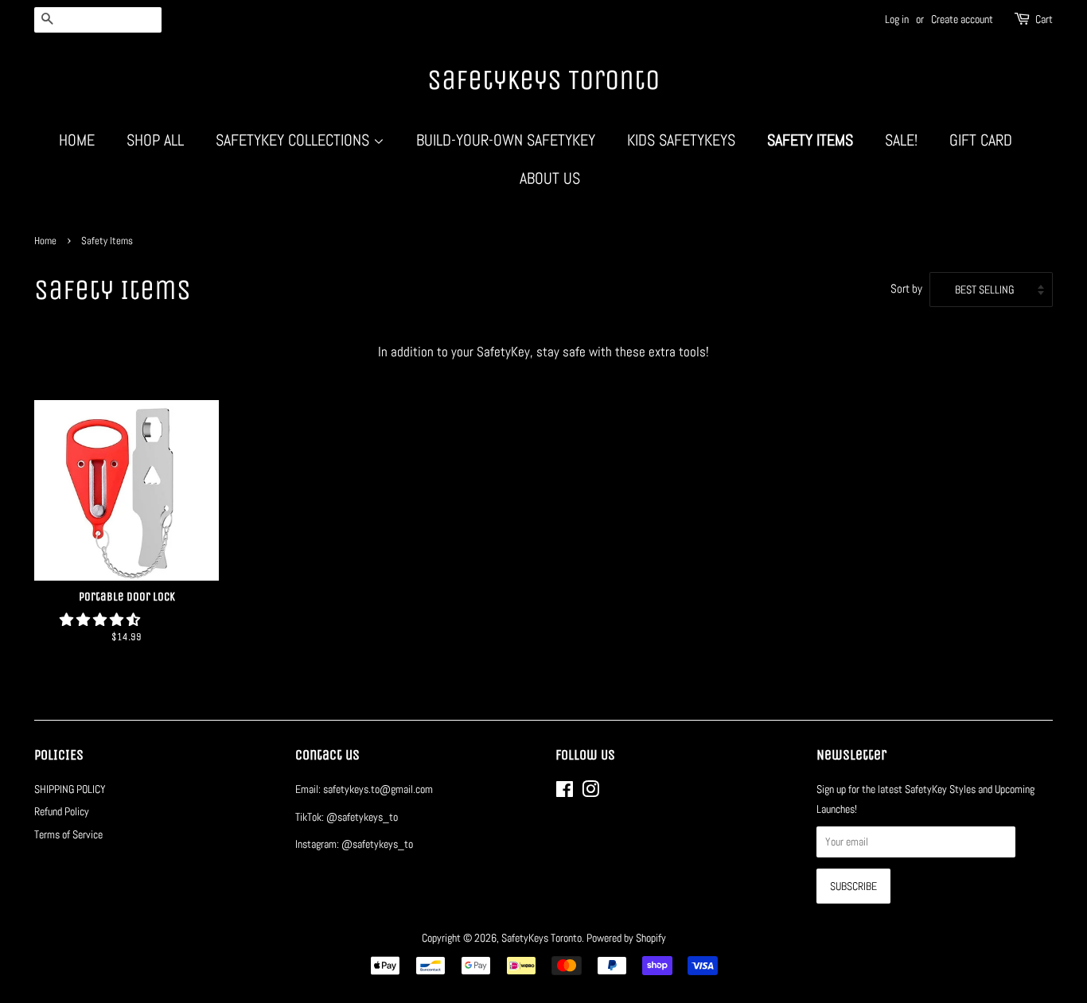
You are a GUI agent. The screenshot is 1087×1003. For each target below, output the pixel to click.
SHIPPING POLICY (70, 789)
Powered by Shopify (626, 938)
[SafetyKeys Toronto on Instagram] (590, 792)
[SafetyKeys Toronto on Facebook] (564, 792)
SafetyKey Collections (294, 140)
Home (77, 140)
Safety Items (810, 140)
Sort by (906, 289)
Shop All (155, 140)
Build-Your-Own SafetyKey (505, 140)
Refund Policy (61, 811)
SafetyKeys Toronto (543, 80)
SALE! (901, 140)
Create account (962, 19)
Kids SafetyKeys (681, 140)
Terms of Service (68, 834)
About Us (550, 178)
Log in (897, 19)
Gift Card (980, 140)
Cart (1044, 19)
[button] (101, 619)
